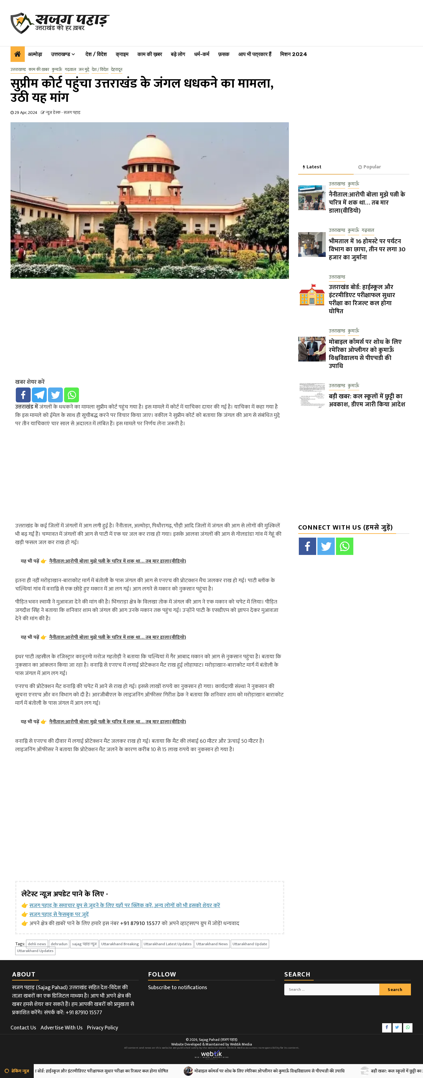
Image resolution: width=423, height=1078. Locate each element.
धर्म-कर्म (201, 54)
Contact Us (23, 1028)
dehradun (59, 944)
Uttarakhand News (212, 944)
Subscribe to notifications (177, 987)
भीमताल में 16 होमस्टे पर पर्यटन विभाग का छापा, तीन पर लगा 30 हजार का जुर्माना (367, 249)
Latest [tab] (314, 167)
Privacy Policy (102, 1028)
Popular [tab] (372, 167)
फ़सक (223, 54)
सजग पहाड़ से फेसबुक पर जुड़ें (59, 914)
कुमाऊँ (57, 69)
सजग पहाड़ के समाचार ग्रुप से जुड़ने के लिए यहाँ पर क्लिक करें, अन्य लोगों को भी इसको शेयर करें (124, 905)
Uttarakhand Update (250, 944)
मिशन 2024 (293, 54)
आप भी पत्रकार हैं (254, 54)
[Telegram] (39, 394)
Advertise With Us (62, 1028)
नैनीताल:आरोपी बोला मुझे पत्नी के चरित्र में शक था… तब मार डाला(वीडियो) (367, 202)
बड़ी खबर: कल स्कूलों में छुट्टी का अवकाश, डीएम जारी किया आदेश (367, 400)
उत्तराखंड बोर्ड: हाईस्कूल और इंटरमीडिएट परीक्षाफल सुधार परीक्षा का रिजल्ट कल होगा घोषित (362, 299)
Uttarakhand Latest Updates (168, 944)
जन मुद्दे (84, 69)
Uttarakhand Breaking (120, 944)
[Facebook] (23, 394)
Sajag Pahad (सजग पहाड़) (218, 1040)
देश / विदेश (96, 54)
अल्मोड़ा (35, 54)
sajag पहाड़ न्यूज (84, 944)
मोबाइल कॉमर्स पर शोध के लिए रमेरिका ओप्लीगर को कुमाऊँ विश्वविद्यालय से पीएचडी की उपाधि (365, 354)
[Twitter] (55, 394)
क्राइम (122, 54)
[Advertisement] (259, 22)
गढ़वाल (70, 69)
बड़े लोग (178, 54)
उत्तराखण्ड (60, 54)
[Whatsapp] (71, 394)
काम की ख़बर (149, 54)
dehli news (37, 944)
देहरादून (116, 69)
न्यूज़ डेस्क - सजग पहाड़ (63, 112)
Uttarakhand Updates (35, 950)
